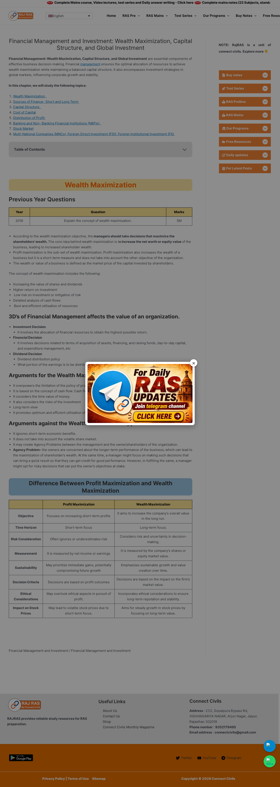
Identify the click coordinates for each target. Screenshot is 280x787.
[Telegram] (270, 746)
